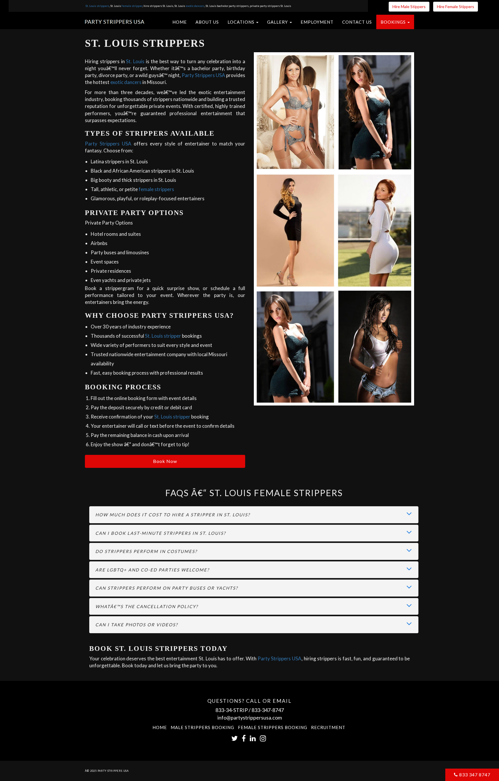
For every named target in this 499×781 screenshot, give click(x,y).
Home (179, 22)
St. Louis (135, 61)
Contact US (357, 22)
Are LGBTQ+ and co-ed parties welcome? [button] (152, 569)
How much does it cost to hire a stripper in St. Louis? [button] (172, 514)
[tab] (254, 515)
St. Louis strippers (97, 6)
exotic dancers (195, 6)
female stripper (132, 6)
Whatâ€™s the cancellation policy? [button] (146, 606)
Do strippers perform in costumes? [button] (146, 551)
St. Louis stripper (163, 336)
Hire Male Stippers (409, 6)
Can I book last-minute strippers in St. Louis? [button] (160, 533)
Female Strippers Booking (272, 727)
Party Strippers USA (203, 75)
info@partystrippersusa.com (249, 717)
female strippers (156, 189)
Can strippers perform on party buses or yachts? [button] (166, 588)
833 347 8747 (474, 774)
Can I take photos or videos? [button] (136, 624)
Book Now (165, 461)
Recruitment (328, 727)
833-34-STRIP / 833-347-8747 (249, 710)
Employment (317, 22)
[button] (243, 22)
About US (207, 22)
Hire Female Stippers (455, 6)
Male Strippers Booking (202, 727)
